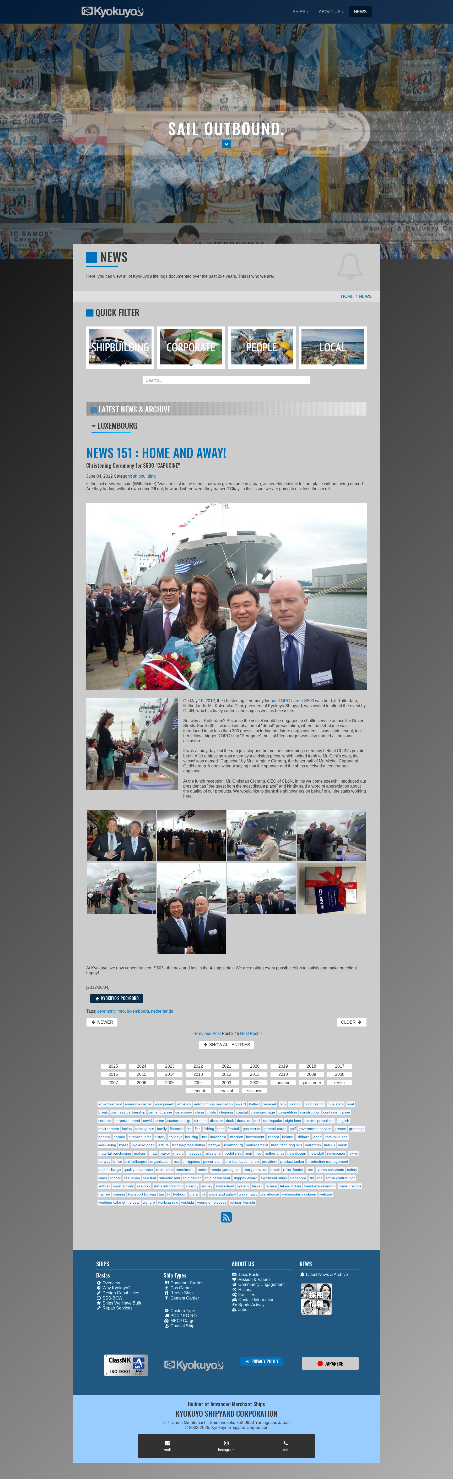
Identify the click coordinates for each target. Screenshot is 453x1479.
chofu (211, 1112)
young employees (211, 1202)
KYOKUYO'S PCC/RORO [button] (119, 998)
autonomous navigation (213, 1104)
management (257, 1145)
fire (189, 1129)
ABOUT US (330, 11)
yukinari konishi (242, 1202)
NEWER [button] (104, 1022)
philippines (191, 1161)
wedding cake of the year (119, 1202)
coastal (242, 1112)
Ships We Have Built (121, 1303)
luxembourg (138, 1011)
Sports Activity (251, 1304)
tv (168, 1194)
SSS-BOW (111, 1298)
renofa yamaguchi (225, 1169)
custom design (179, 1120)
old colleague (136, 1161)
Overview (110, 1283)
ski (311, 1178)
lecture (163, 1145)
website (325, 1194)
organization (160, 1161)
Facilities (246, 1294)
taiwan (257, 1186)
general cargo (275, 1129)
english (343, 1120)
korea (123, 1145)
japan (317, 1137)
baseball (270, 1104)
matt (153, 1153)
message (194, 1153)
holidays (175, 1137)
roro (121, 1011)
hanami (104, 1137)
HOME (347, 296)
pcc (177, 1161)
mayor (165, 1153)
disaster (216, 1120)
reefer (203, 1169)
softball (104, 1186)
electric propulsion (319, 1120)
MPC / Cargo (182, 1320)
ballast (254, 1104)
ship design (192, 1178)
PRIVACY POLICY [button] (264, 1361)
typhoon (179, 1194)
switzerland (224, 1186)
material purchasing (114, 1153)
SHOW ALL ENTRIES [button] (229, 1045)
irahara (273, 1137)
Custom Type (182, 1310)
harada (119, 1137)
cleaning (226, 1112)
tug (161, 1194)
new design (296, 1153)
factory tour (144, 1129)
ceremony (106, 1011)
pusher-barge (109, 1169)
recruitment (185, 1169)
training (119, 1194)
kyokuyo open (143, 1145)
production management (328, 1161)
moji (248, 1153)
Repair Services (116, 1308)
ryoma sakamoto (330, 1169)
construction (310, 1112)
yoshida (187, 1202)
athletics (184, 1104)
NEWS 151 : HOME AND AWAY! (156, 452)
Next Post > (251, 1033)
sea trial (149, 1178)
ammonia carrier (138, 1104)
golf (293, 1129)
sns (319, 1178)
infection (236, 1137)
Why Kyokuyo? (116, 1288)
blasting (295, 1104)
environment (108, 1129)
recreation (164, 1169)
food (221, 1129)
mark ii (329, 1145)
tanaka (271, 1186)
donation (244, 1120)
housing (191, 1137)
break (103, 1112)
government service (315, 1129)
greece (340, 1129)
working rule (168, 1202)
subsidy (192, 1186)
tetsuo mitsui (290, 1186)
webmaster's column (299, 1194)
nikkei (353, 1153)
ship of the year (217, 1178)
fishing (208, 1129)
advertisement (110, 1104)
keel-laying (107, 1145)
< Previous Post (206, 1033)
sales (102, 1178)
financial (177, 1129)
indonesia (218, 1137)
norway (104, 1161)
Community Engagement (260, 1284)
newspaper (336, 1153)
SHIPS (299, 11)
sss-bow (143, 1186)
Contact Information (255, 1299)
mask (342, 1145)
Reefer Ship (181, 1293)
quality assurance (138, 1169)
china (199, 1112)
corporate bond (127, 1120)
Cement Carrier (184, 1298)
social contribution (340, 1178)
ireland (287, 1137)
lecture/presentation (188, 1145)
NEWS (360, 11)
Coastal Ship (182, 1326)
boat (350, 1104)
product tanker (292, 1161)
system (243, 1186)
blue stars (335, 1104)
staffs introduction (168, 1186)
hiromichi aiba (140, 1137)
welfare (149, 1202)
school (115, 1178)
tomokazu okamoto (320, 1186)
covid (147, 1120)
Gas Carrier (180, 1288)
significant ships (274, 1178)
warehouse (270, 1194)
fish (198, 1129)
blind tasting (315, 1104)
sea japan (132, 1178)
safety (352, 1169)
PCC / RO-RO (183, 1315)
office (117, 1161)
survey (206, 1186)
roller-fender (293, 1169)
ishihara (303, 1137)
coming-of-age (263, 1112)
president (269, 1161)
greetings (356, 1129)
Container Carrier (186, 1283)
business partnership (128, 1112)
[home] (194, 1366)
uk (204, 1194)
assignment (164, 1104)
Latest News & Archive (326, 1274)
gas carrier (252, 1129)
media (178, 1153)
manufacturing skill (286, 1145)
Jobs (242, 1309)
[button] (226, 144)
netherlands (162, 1011)
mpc (258, 1153)
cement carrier (160, 1112)
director (200, 1120)
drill (257, 1120)
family (162, 1129)
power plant (213, 1161)
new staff (316, 1153)
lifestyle (214, 1145)
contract (105, 1120)
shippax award (245, 1178)
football (234, 1129)
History (244, 1289)
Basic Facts (247, 1274)
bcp (283, 1104)
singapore (298, 1178)
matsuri (140, 1153)
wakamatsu (248, 1194)
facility (127, 1129)
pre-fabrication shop (242, 1161)
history (159, 1137)
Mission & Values (254, 1279)
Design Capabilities (120, 1293)
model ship (233, 1153)
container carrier (336, 1112)
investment (255, 1137)
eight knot (293, 1120)
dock (230, 1120)
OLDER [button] (349, 1022)
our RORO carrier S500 (292, 700)
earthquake (272, 1120)
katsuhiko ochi (336, 1137)
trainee (104, 1194)
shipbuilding (144, 476)
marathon (313, 1145)
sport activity (123, 1186)
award (241, 1104)
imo (204, 1137)
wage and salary (222, 1194)
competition (287, 1112)
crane (159, 1120)
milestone (213, 1153)
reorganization (255, 1169)
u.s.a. (194, 1194)
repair (275, 1169)
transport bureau (142, 1194)
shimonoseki (169, 1178)
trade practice (350, 1186)
